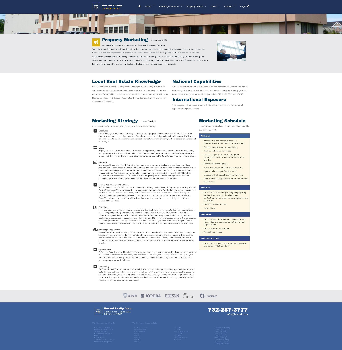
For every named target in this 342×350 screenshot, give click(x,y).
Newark (177, 328)
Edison (177, 330)
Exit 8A (137, 334)
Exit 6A (137, 340)
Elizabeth (178, 334)
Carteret (177, 340)
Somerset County (221, 340)
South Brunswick (181, 332)
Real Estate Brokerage (104, 328)
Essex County (220, 330)
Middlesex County (222, 328)
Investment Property (103, 342)
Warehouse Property (103, 334)
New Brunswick (181, 338)
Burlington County (222, 344)
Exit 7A (137, 338)
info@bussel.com (237, 314)
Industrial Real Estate (103, 330)
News (213, 6)
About (148, 6)
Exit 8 (136, 336)
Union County (220, 338)
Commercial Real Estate (104, 340)
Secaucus (178, 336)
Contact (228, 6)
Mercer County (220, 332)
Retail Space (99, 338)
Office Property (101, 332)
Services (169, 6)
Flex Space (99, 336)
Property (195, 6)
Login (243, 6)
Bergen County (220, 336)
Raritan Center (140, 328)
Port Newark (139, 332)
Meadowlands (140, 330)
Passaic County (221, 342)
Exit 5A (137, 342)
